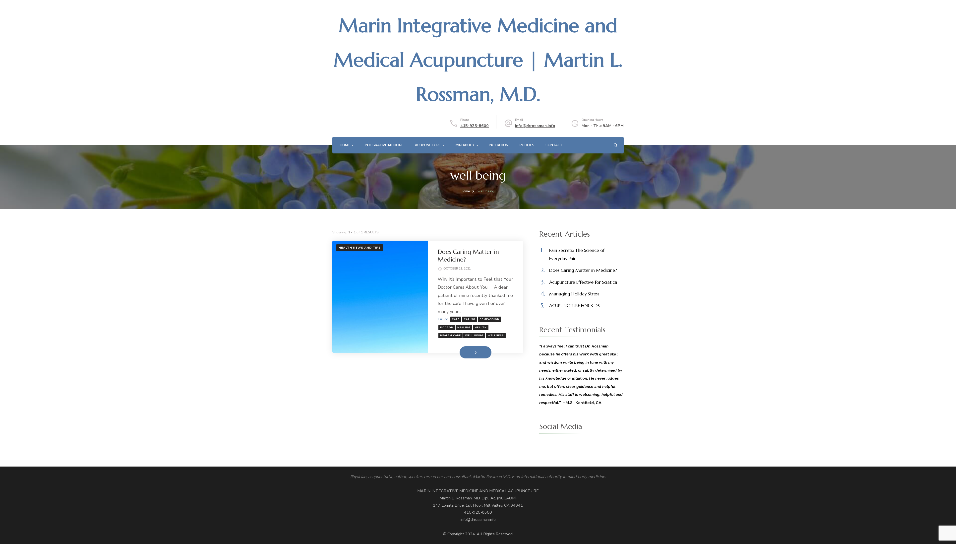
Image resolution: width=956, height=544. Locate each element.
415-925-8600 (474, 126)
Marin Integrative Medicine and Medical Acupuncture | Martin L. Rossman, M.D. (478, 59)
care (456, 319)
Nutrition (498, 145)
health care (450, 335)
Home (345, 145)
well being (474, 335)
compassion (489, 319)
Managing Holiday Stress (574, 294)
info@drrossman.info (535, 126)
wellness (496, 335)
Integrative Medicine (384, 145)
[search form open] (615, 145)
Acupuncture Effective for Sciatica (583, 282)
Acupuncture (428, 145)
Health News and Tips (360, 248)
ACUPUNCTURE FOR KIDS (574, 305)
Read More (468, 352)
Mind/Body (465, 145)
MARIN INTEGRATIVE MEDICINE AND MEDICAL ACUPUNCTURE (478, 491)
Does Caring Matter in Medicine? (583, 270)
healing (464, 327)
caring (469, 319)
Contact (553, 145)
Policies (527, 145)
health (481, 327)
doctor (446, 327)
